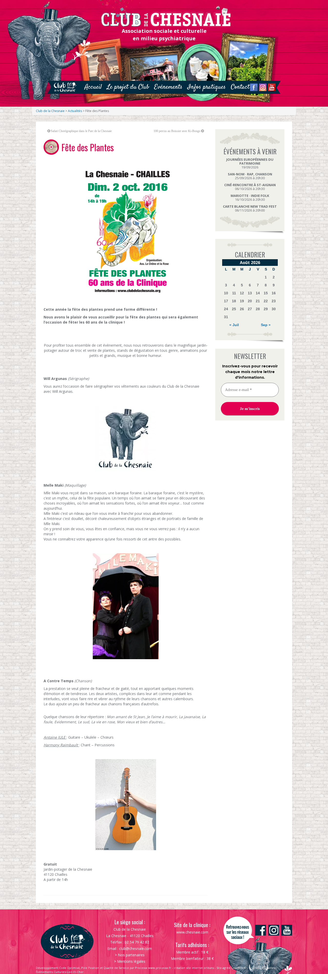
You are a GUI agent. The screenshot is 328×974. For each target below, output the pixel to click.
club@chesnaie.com (135, 948)
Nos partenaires (131, 954)
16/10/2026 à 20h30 (250, 197)
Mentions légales (131, 961)
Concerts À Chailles (262, 968)
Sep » (266, 325)
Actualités (75, 111)
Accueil (93, 87)
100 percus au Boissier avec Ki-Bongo (176, 131)
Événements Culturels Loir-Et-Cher (60, 972)
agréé (226, 968)
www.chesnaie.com (192, 932)
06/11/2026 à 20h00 (250, 208)
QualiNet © (238, 968)
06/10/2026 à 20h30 (250, 187)
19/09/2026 (249, 163)
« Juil (234, 325)
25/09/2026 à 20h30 (250, 176)
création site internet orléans (194, 968)
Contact (240, 87)
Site (219, 968)
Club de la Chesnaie (50, 111)
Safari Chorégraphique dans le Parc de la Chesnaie (81, 131)
